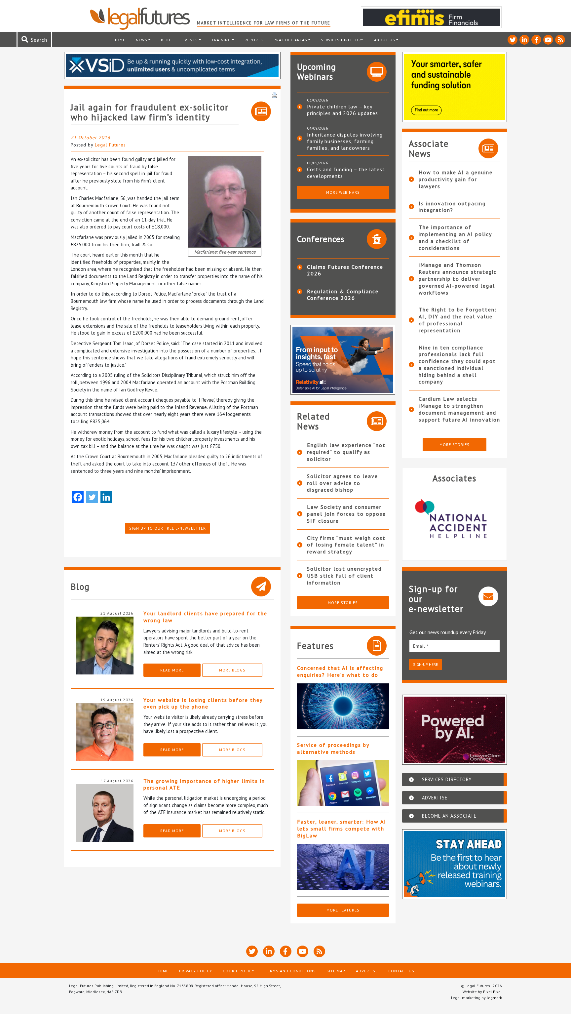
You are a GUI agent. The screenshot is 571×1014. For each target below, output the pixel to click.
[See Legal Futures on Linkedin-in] (524, 40)
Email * (421, 646)
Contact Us (401, 970)
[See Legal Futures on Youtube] (548, 40)
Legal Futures (110, 145)
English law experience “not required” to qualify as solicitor (346, 452)
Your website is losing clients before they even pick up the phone (202, 703)
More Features (343, 910)
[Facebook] (77, 497)
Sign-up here (425, 664)
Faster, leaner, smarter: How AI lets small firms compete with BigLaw (341, 828)
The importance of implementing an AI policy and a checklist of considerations (455, 237)
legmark (494, 997)
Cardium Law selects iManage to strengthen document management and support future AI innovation (459, 409)
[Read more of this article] (343, 706)
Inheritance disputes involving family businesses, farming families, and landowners (345, 141)
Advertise (367, 970)
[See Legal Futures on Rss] (560, 40)
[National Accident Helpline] (454, 519)
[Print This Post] (274, 94)
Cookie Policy (238, 970)
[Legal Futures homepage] (143, 18)
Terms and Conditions (290, 970)
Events (190, 39)
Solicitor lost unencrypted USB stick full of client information (344, 575)
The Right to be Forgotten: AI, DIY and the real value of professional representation (458, 319)
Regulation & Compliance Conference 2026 (343, 294)
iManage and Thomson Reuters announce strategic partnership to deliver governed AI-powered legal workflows (458, 279)
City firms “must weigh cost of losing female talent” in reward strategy (346, 545)
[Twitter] (92, 497)
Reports (254, 39)
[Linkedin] (106, 497)
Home (119, 39)
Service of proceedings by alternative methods (333, 748)
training (221, 39)
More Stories (343, 602)
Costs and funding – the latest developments (346, 172)
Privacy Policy (195, 970)
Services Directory (342, 39)
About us (384, 39)
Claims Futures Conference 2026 (345, 270)
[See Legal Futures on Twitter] (512, 40)
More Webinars (343, 192)
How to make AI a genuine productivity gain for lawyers (456, 179)
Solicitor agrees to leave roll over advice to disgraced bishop (342, 483)
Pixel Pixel (492, 991)
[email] (455, 645)
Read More (172, 670)
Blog (166, 39)
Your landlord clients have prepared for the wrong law (205, 617)
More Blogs (232, 670)
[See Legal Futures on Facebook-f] (536, 40)
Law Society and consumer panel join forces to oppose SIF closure (346, 514)
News (141, 39)
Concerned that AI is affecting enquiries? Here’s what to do (340, 671)
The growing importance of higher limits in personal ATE (204, 784)
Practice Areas (290, 39)
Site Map (335, 970)
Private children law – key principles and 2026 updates (342, 109)
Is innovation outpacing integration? (452, 207)
